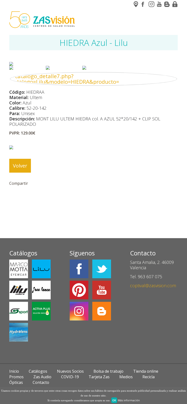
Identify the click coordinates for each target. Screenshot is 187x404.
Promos (16, 376)
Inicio (14, 371)
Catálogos (38, 371)
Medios (126, 376)
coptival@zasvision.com (153, 285)
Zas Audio (42, 376)
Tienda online (145, 371)
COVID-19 (70, 376)
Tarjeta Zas (99, 376)
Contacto (41, 382)
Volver (20, 165)
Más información (129, 400)
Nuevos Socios (70, 371)
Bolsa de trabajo (108, 371)
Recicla (148, 376)
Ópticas (16, 382)
